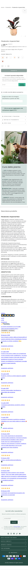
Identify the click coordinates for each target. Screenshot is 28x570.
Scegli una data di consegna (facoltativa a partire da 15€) (10, 97)
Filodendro (8, 7)
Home (2, 7)
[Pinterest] (8, 533)
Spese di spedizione (12, 46)
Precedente (4, 330)
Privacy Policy (17, 526)
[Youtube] (19, 533)
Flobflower (11, 562)
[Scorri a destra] (25, 36)
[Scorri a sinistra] (21, 36)
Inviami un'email (22, 85)
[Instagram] (11, 533)
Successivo (11, 330)
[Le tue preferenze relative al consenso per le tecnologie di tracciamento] (1, 427)
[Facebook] (14, 533)
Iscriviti (14, 522)
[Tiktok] (17, 533)
